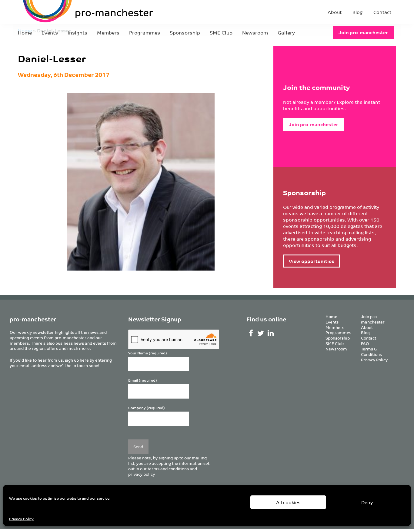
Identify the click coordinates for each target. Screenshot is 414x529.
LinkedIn (270, 333)
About (335, 12)
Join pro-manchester (363, 32)
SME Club (221, 32)
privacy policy (141, 474)
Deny (367, 502)
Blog (357, 12)
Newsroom (255, 32)
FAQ (365, 343)
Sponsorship (185, 32)
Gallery (286, 32)
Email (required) (142, 380)
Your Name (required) (147, 353)
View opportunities (311, 261)
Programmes (144, 32)
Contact (382, 12)
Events (50, 32)
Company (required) (146, 407)
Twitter (260, 333)
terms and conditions (168, 468)
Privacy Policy (21, 518)
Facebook (250, 333)
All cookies (288, 502)
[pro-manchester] (69, 12)
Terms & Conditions (371, 351)
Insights (77, 32)
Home (25, 32)
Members (108, 32)
